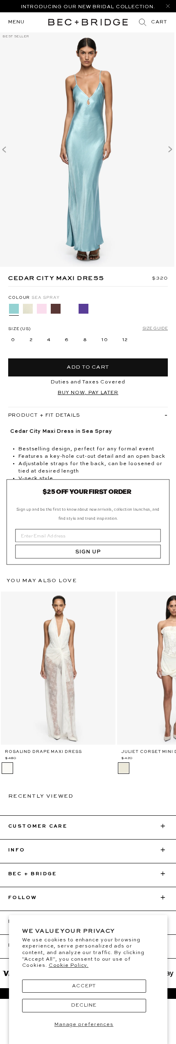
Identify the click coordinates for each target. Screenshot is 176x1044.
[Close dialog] (162, 487)
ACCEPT (83, 986)
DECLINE (83, 1005)
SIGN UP (88, 551)
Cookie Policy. (69, 965)
